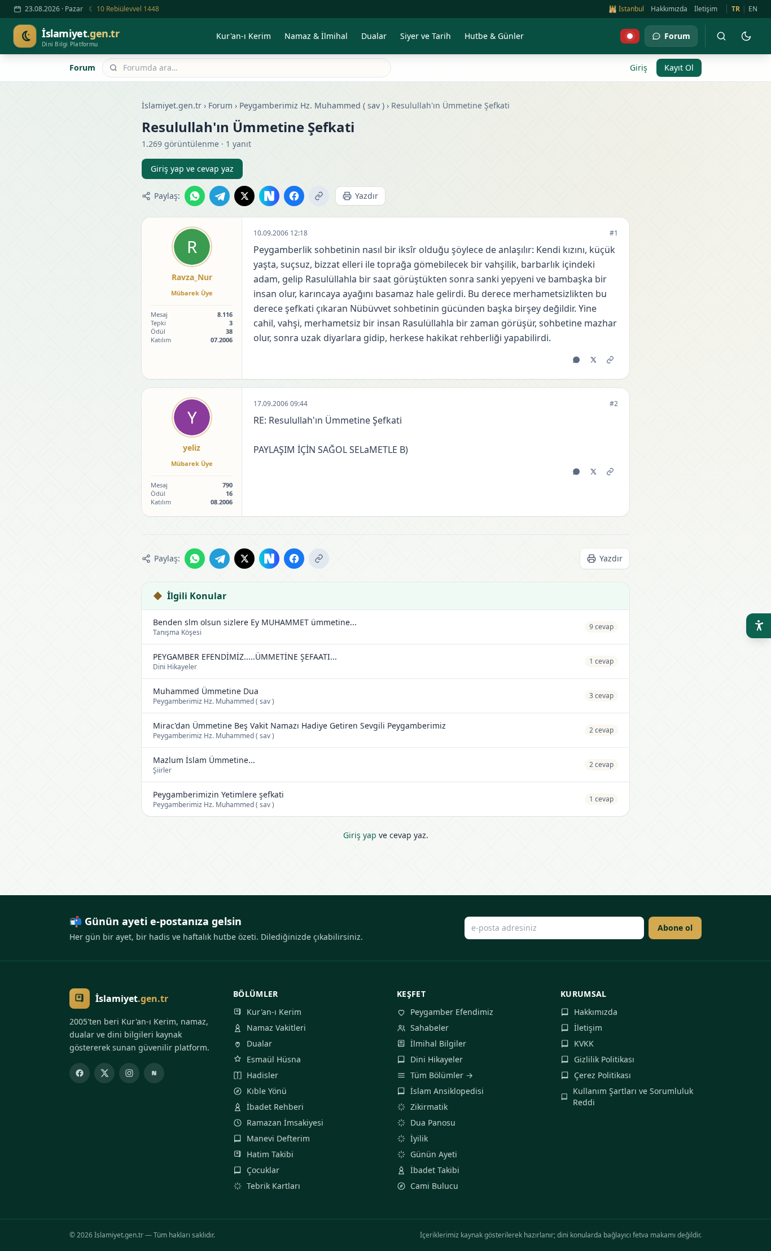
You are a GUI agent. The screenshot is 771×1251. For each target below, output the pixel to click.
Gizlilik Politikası (604, 1059)
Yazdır (366, 195)
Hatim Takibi (270, 1154)
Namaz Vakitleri (276, 1027)
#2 (614, 403)
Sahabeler (429, 1027)
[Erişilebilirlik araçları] (758, 625)
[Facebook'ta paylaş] (294, 196)
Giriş (638, 67)
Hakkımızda (669, 9)
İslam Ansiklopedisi (447, 1091)
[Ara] (721, 36)
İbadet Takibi (434, 1170)
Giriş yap (359, 835)
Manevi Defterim (278, 1138)
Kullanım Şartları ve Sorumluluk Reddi (633, 1097)
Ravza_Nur (192, 277)
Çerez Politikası (602, 1075)
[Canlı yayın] (629, 36)
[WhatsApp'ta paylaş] (195, 196)
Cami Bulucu (434, 1185)
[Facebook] (79, 1073)
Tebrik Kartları (273, 1185)
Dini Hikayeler (436, 1059)
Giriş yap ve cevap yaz (192, 168)
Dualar (259, 1043)
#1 (614, 233)
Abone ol (675, 927)
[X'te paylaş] (244, 196)
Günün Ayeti (433, 1154)
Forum (82, 67)
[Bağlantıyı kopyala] (319, 196)
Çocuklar (263, 1170)
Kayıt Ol (679, 67)
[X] (104, 1073)
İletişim (705, 9)
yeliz (191, 447)
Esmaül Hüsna (274, 1059)
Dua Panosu (432, 1122)
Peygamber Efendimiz (451, 1011)
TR (735, 9)
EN (752, 9)
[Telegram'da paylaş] (219, 196)
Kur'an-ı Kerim (274, 1011)
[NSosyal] (154, 1073)
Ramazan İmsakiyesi (285, 1122)
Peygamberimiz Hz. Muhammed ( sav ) (311, 105)
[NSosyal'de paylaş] (269, 196)
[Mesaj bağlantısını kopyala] (610, 360)
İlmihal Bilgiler (438, 1043)
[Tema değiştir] (746, 36)
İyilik (419, 1138)
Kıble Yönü (267, 1091)
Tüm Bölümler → (441, 1075)
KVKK (584, 1043)
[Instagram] (129, 1073)
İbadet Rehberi (275, 1106)
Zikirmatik (429, 1106)
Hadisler (262, 1075)
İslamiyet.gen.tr (171, 105)
